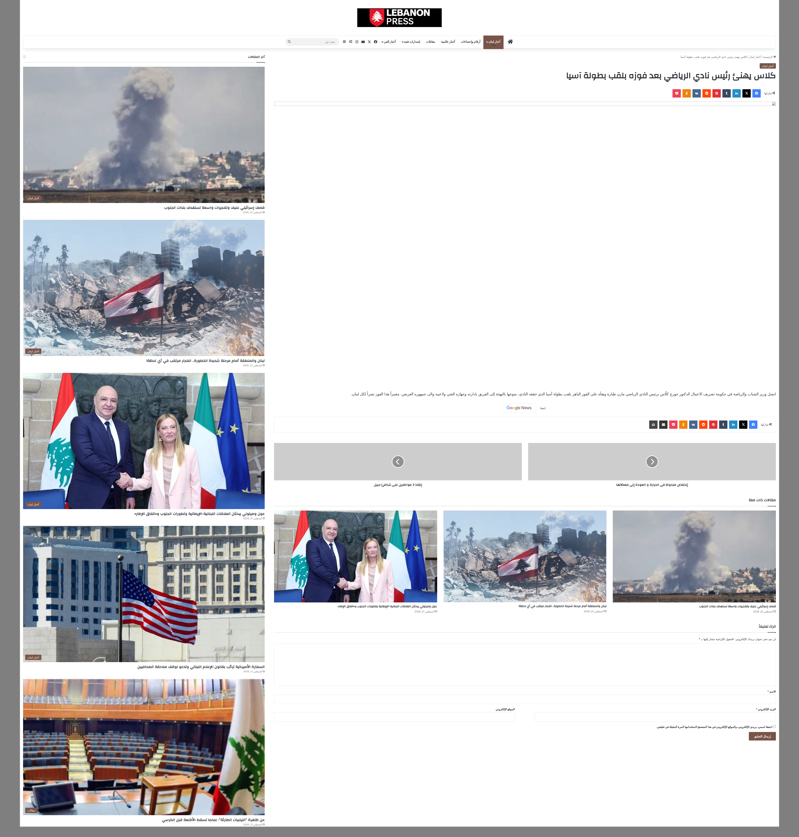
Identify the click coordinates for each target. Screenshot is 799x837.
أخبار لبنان (494, 41)
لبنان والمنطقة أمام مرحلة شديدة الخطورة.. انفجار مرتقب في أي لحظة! (563, 606)
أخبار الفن (390, 41)
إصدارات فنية (412, 41)
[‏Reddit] (706, 93)
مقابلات (430, 41)
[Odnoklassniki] (686, 93)
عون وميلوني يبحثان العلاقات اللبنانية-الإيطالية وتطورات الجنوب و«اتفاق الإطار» (387, 606)
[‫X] (746, 93)
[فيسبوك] (756, 93)
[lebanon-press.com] (399, 17)
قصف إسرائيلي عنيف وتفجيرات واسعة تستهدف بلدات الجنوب (737, 606)
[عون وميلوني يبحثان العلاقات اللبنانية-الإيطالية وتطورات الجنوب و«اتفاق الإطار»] (355, 556)
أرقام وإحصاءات (470, 41)
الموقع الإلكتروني (505, 709)
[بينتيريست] (716, 93)
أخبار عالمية (448, 41)
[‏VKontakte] (696, 93)
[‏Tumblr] (726, 93)
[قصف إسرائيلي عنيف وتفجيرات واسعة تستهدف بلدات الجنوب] (694, 556)
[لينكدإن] (736, 93)
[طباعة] (653, 424)
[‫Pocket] (676, 93)
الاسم (771, 691)
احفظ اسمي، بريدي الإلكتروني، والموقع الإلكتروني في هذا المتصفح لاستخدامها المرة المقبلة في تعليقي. (714, 726)
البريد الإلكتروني (766, 709)
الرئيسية (768, 56)
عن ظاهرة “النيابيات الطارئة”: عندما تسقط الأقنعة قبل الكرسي (213, 819)
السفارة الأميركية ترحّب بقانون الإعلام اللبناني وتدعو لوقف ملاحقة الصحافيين (201, 666)
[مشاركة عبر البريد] (663, 424)
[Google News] (519, 408)
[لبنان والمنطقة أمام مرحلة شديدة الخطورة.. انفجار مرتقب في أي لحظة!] (525, 556)
